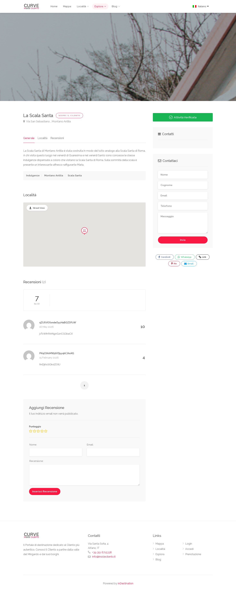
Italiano (202, 6)
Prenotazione (193, 554)
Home (54, 6)
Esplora (99, 6)
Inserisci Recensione (44, 491)
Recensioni (57, 138)
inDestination (125, 583)
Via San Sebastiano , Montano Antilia (48, 121)
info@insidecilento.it (104, 556)
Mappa (67, 6)
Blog (114, 6)
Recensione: (36, 461)
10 (142, 326)
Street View (39, 208)
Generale (29, 138)
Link (202, 256)
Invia (182, 240)
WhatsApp (185, 257)
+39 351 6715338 (102, 552)
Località (81, 6)
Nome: (33, 444)
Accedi (189, 548)
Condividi (165, 257)
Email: (90, 444)
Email (190, 263)
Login (188, 543)
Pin (175, 263)
